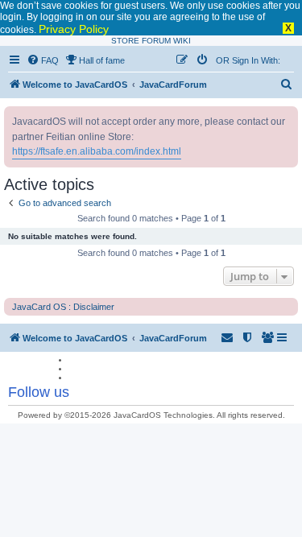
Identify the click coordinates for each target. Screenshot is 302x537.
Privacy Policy (74, 29)
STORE (125, 40)
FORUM (156, 40)
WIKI (182, 40)
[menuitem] (43, 60)
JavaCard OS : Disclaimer (63, 307)
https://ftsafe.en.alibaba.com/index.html (96, 151)
